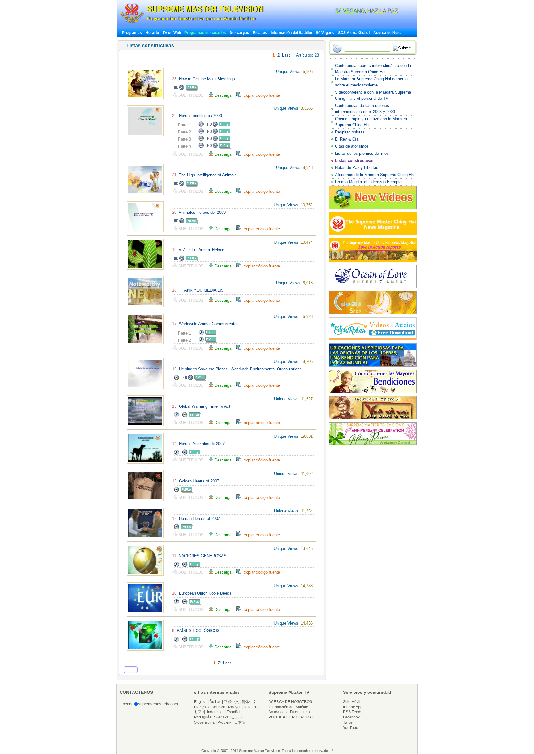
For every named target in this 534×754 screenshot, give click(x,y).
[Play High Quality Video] (179, 89)
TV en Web (172, 33)
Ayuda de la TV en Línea (289, 712)
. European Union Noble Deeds (201, 593)
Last (286, 55)
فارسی (237, 717)
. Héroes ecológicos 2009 (197, 115)
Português (202, 717)
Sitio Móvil (351, 702)
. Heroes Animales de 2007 (198, 443)
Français (201, 707)
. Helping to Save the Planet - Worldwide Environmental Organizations (237, 369)
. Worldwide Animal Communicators (206, 324)
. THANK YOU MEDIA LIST (199, 290)
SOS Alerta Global (354, 33)
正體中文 (231, 702)
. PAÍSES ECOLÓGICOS (196, 630)
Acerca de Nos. (386, 33)
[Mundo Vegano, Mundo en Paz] (350, 12)
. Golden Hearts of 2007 (195, 481)
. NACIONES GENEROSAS (199, 556)
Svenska (221, 717)
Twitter (348, 722)
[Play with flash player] (201, 334)
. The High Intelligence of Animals (204, 175)
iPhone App (352, 707)
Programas (132, 33)
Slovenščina (204, 722)
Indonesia (215, 712)
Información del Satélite (291, 33)
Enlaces (260, 33)
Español (233, 712)
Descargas (239, 33)
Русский (224, 722)
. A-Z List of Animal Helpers (199, 249)
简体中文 (249, 702)
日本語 (239, 722)
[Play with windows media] (201, 126)
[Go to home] (192, 22)
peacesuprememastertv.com (150, 703)
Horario (152, 33)
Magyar (234, 707)
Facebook (351, 717)
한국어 (199, 712)
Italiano (250, 707)
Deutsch (218, 707)
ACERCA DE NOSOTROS (290, 702)
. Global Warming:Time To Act (201, 406)
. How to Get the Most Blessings (203, 79)
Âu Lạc (215, 702)
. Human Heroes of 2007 (196, 518)
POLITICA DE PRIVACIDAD (292, 717)
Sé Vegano (325, 33)
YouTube (350, 728)
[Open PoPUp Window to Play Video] (192, 89)
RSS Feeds (352, 712)
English (200, 702)
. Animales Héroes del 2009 (199, 212)
